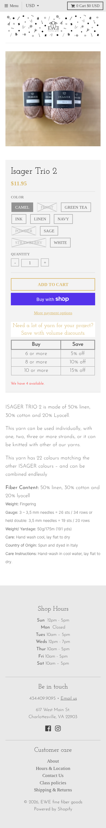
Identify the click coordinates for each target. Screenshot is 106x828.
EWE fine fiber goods (61, 802)
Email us (69, 698)
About (53, 761)
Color (17, 197)
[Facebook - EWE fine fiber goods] (48, 728)
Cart (87, 6)
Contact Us (53, 775)
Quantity (20, 254)
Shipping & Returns (53, 789)
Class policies (53, 782)
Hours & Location (53, 768)
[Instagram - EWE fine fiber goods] (58, 728)
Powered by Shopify (53, 809)
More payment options (53, 312)
